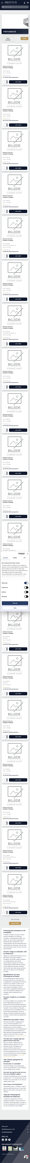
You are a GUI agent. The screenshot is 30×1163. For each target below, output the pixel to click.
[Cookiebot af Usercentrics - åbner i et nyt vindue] (19, 554)
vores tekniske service (20, 1036)
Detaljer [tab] (15, 557)
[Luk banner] (27, 553)
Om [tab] (24, 557)
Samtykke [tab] (5, 557)
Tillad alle (15, 603)
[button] (18, 82)
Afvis (15, 608)
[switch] (26, 587)
